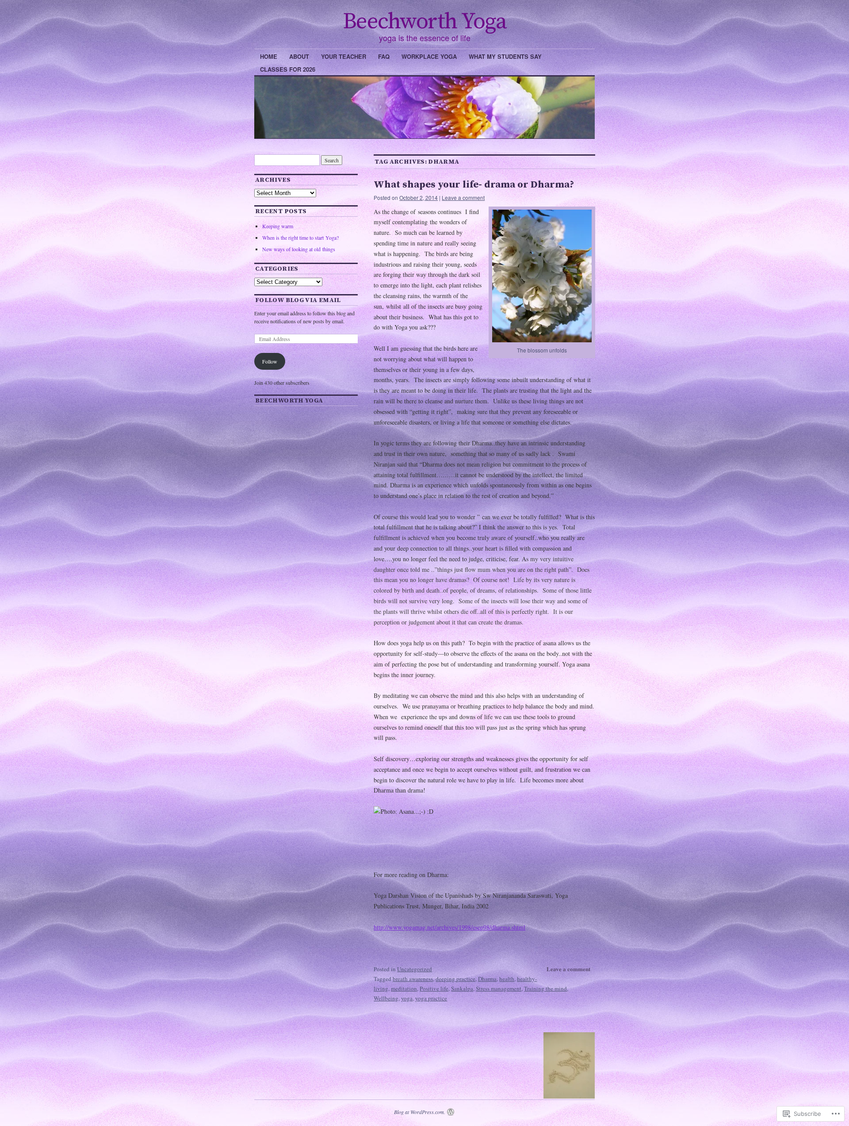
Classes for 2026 (287, 69)
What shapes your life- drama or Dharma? (474, 184)
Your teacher (343, 56)
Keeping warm (277, 226)
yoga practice (431, 998)
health (506, 979)
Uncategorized (414, 969)
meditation (404, 988)
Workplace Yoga (429, 56)
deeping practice (455, 979)
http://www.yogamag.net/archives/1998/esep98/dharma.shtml (449, 927)
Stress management (498, 988)
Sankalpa (462, 988)
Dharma (487, 979)
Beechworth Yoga (424, 22)
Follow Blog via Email (298, 300)
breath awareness (413, 979)
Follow (269, 361)
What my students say (505, 56)
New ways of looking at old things (298, 249)
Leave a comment (463, 197)
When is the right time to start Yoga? (300, 237)
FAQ (384, 56)
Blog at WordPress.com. (419, 1111)
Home (268, 56)
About (299, 56)
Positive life (434, 988)
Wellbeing (386, 998)
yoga (407, 998)
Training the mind (545, 988)
